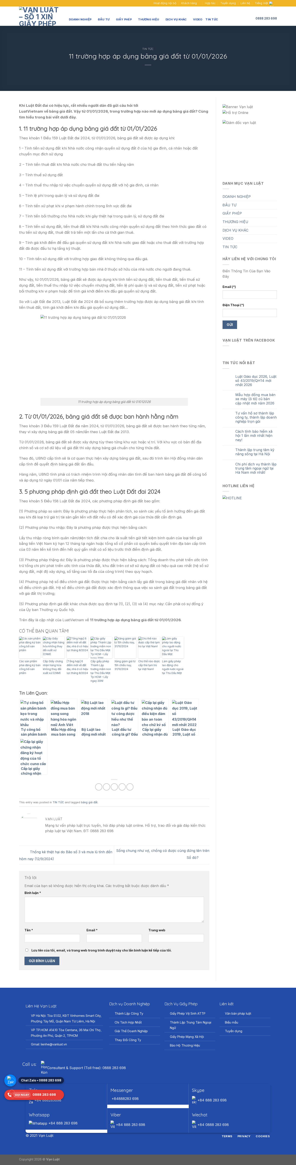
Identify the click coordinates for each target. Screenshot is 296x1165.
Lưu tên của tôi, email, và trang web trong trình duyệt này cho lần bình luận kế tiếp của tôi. (101, 950)
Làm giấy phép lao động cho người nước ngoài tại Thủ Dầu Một (173, 667)
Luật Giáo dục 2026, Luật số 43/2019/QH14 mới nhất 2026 (255, 381)
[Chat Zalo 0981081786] (10, 1080)
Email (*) (229, 287)
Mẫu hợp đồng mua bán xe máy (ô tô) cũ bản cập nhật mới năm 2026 (255, 399)
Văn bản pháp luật (238, 1013)
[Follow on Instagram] (145, 1136)
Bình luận (32, 893)
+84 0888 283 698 (212, 1124)
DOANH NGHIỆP (80, 19)
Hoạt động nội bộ (165, 3)
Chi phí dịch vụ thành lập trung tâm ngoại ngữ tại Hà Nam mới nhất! (255, 468)
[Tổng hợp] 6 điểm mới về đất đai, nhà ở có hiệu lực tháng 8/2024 (77, 667)
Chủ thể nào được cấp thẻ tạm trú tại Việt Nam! (149, 665)
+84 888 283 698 (211, 1100)
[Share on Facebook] (98, 786)
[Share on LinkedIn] (129, 786)
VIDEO (197, 19)
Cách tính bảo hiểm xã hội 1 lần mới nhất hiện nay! (253, 435)
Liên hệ (245, 3)
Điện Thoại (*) (233, 305)
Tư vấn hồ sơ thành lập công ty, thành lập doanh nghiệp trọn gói (256, 417)
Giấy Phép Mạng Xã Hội (187, 1036)
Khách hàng (189, 3)
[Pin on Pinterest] (122, 786)
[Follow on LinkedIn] (156, 1136)
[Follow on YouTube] (29, 3)
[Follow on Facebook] (21, 3)
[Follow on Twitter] (150, 1136)
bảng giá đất (89, 802)
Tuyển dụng (228, 3)
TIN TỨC (211, 19)
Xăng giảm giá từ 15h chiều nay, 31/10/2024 (124, 665)
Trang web (156, 930)
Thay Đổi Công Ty (128, 1040)
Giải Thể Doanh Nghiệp (131, 1031)
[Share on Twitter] (106, 786)
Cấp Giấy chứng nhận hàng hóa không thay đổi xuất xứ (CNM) (53, 667)
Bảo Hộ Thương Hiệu (185, 1045)
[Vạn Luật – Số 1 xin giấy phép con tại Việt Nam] (40, 16)
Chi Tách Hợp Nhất (128, 1022)
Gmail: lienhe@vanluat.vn (49, 1044)
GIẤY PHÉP (124, 19)
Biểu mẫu (231, 1022)
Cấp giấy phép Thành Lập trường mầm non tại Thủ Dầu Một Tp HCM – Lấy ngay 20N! (101, 671)
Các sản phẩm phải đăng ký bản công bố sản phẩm (30, 667)
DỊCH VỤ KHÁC (176, 19)
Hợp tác (210, 3)
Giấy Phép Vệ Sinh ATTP (187, 1013)
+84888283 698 (125, 1098)
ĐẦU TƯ (104, 19)
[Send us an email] (25, 3)
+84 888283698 (47, 1100)
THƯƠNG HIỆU (148, 19)
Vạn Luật (53, 1159)
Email (92, 930)
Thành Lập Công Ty (129, 1013)
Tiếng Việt (261, 3)
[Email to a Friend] (114, 786)
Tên (28, 930)
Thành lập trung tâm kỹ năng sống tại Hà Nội (254, 452)
